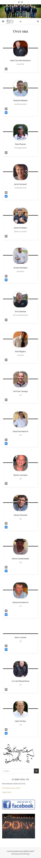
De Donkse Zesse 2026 (11, 788)
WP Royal (26, 854)
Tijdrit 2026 (6, 792)
